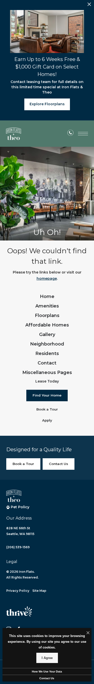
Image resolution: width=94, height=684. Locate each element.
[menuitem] (47, 297)
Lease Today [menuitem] (47, 381)
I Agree (47, 658)
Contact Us (46, 678)
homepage (47, 278)
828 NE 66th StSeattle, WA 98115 (20, 531)
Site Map (39, 590)
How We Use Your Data (47, 671)
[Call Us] (70, 134)
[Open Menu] (83, 133)
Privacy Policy (17, 590)
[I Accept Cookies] (87, 633)
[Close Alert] (89, 5)
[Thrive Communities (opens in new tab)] (19, 614)
